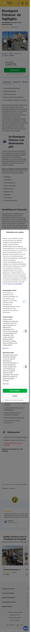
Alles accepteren (15, 390)
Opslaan (14, 396)
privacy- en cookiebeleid (15, 284)
